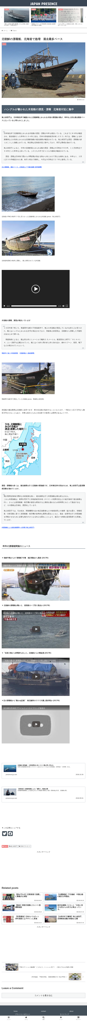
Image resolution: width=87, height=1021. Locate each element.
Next (85, 17)
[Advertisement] (43, 868)
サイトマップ (64, 1014)
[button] (35, 289)
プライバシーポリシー (22, 1014)
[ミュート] (63, 306)
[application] (36, 289)
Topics (6, 846)
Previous (2, 17)
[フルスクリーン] (67, 306)
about (71, 1011)
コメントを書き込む (43, 995)
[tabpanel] (17, 17)
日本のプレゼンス (25, 846)
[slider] (34, 305)
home (16, 1011)
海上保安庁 (13, 846)
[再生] (4, 306)
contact (43, 1011)
